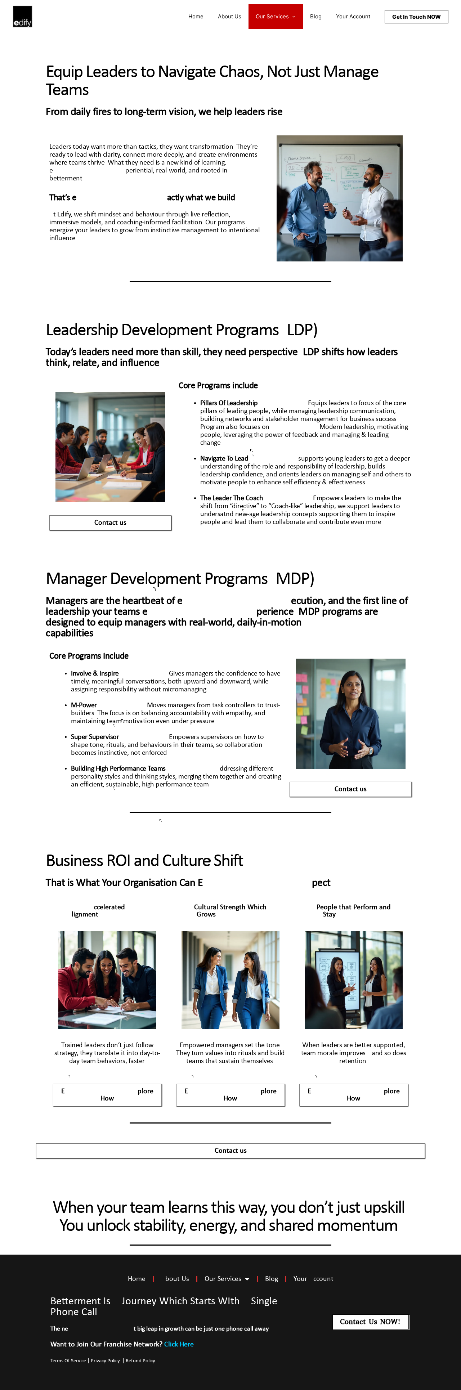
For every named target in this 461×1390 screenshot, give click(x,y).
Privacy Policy (106, 1361)
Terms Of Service (68, 1361)
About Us (229, 16)
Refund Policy (141, 1361)
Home (195, 16)
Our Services (272, 16)
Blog (316, 16)
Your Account (353, 16)
